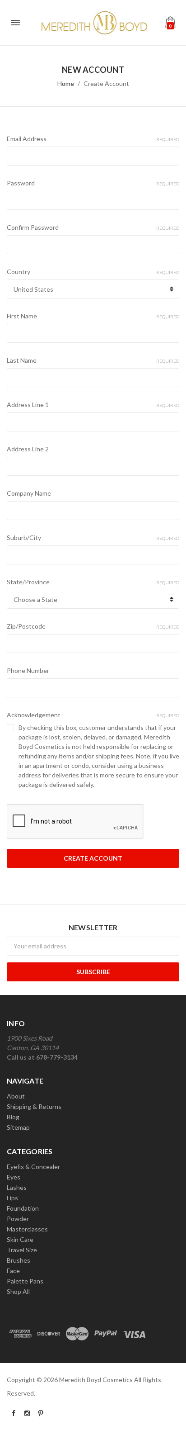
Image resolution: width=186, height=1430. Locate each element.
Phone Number (28, 670)
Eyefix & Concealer (33, 1166)
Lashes (17, 1187)
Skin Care (20, 1239)
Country (93, 271)
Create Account (106, 83)
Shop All (18, 1291)
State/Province (93, 582)
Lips (12, 1198)
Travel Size (22, 1250)
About (16, 1096)
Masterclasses (27, 1229)
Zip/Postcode (93, 626)
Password (93, 183)
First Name (93, 316)
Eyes (13, 1177)
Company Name (29, 493)
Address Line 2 (28, 449)
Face (13, 1270)
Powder (18, 1218)
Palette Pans (25, 1281)
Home (65, 83)
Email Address (93, 138)
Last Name (93, 360)
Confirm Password (93, 227)
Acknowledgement (93, 715)
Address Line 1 (93, 404)
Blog (13, 1117)
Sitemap (18, 1127)
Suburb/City (93, 537)
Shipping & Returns (34, 1106)
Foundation (23, 1208)
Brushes (18, 1260)
